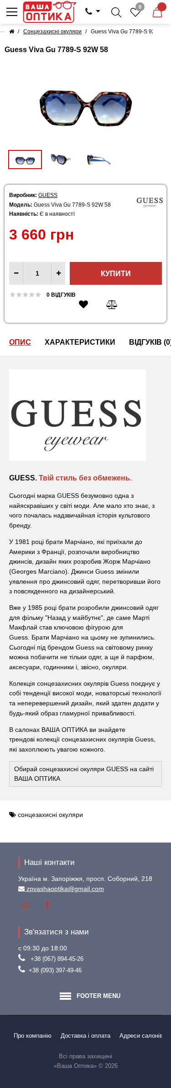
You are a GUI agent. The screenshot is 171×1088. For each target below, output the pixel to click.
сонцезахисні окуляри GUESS (83, 769)
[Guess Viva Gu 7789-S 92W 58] (85, 102)
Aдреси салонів (141, 1035)
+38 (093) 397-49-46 (55, 970)
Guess (47, 195)
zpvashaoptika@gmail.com (64, 888)
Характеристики (80, 342)
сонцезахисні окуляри (50, 814)
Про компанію (33, 1035)
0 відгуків (61, 295)
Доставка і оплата (85, 1035)
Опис (20, 342)
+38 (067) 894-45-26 (57, 958)
